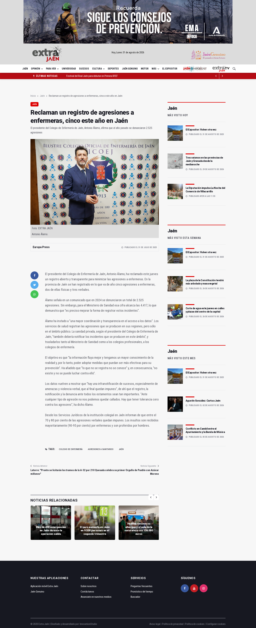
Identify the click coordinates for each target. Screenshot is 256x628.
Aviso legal (154, 624)
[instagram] (204, 588)
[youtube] (194, 588)
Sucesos (84, 68)
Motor (145, 68)
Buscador (135, 596)
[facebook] (34, 275)
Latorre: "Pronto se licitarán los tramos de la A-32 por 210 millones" (62, 472)
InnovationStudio (88, 624)
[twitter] (34, 285)
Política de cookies (194, 624)
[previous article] (222, 76)
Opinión (35, 68)
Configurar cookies (216, 624)
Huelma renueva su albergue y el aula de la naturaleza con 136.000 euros (139, 528)
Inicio (33, 95)
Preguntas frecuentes (141, 586)
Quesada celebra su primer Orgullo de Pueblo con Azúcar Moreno (127, 472)
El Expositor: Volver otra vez (201, 129)
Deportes (113, 68)
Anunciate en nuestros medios (96, 596)
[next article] (216, 76)
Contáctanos (87, 591)
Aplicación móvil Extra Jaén (44, 586)
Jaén (25, 68)
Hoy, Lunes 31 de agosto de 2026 (128, 52)
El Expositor (169, 68)
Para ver (51, 68)
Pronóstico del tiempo (142, 591)
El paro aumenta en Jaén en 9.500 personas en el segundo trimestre (95, 530)
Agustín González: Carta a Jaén (203, 400)
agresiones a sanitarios (100, 449)
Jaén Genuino (130, 68)
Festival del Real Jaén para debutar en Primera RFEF (92, 76)
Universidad (69, 68)
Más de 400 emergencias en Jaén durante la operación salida (51, 530)
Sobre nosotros (88, 586)
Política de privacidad (172, 624)
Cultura (97, 68)
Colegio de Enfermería (71, 449)
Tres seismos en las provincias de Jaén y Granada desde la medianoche (204, 161)
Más (154, 68)
